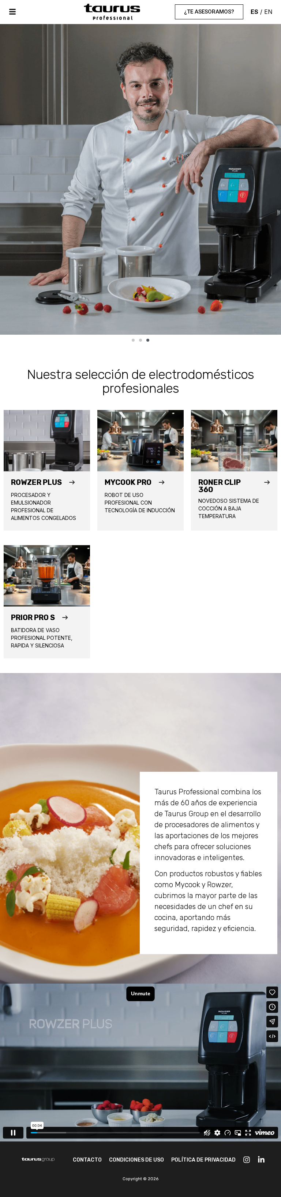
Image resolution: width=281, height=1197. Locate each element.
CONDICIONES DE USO (136, 1160)
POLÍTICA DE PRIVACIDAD (203, 1160)
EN (268, 11)
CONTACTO (87, 1160)
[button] (133, 340)
